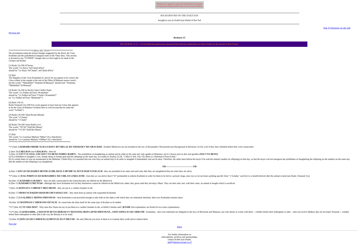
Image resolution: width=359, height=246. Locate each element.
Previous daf (14, 33)
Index (179, 227)
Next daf (12, 224)
